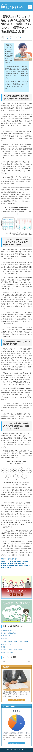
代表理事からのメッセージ (8, 630)
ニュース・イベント (6, 644)
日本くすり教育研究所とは (8, 633)
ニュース (9, 38)
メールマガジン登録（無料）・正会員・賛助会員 (14, 641)
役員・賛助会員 (5, 636)
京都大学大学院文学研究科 (9, 559)
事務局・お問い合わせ (7, 652)
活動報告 (3, 647)
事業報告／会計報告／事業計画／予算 (11, 649)
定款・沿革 (4, 638)
